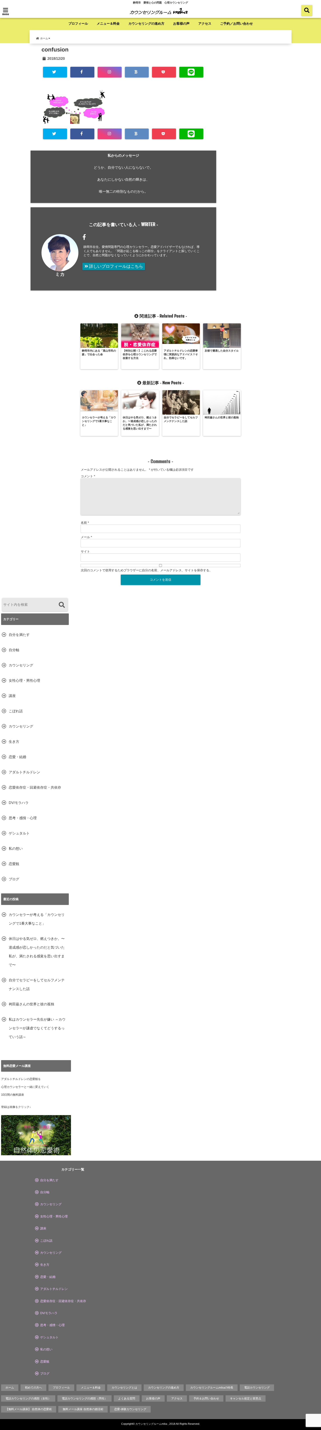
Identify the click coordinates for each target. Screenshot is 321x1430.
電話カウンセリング (257, 1387)
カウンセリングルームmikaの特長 (211, 1387)
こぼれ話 (16, 711)
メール (86, 537)
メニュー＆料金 (108, 23)
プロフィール (78, 23)
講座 (12, 696)
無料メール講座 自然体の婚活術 (83, 1409)
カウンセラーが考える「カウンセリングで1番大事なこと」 (37, 919)
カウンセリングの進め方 (146, 23)
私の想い (16, 848)
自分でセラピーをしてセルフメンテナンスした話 (37, 984)
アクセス (204, 23)
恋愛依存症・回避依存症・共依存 (35, 787)
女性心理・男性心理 (24, 680)
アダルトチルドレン (24, 772)
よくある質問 (126, 1398)
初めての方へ (33, 1387)
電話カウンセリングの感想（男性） (84, 1398)
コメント (88, 476)
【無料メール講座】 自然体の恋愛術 (28, 1409)
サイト (85, 551)
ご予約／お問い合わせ (236, 23)
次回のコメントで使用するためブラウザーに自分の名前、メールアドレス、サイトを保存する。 (146, 570)
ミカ (60, 274)
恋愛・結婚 (17, 757)
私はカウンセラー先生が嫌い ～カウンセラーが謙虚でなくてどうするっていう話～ (37, 1028)
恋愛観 (14, 864)
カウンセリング (21, 665)
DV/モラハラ (19, 803)
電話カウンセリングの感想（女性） (28, 1398)
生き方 (14, 741)
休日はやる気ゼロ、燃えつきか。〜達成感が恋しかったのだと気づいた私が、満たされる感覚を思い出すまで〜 (37, 952)
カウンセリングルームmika (151, 1423)
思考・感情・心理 (23, 818)
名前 (85, 522)
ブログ (14, 879)
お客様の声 (181, 23)
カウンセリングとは (124, 1387)
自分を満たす (19, 635)
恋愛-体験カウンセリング (130, 1409)
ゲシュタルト (19, 833)
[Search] (62, 605)
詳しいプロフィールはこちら (115, 266)
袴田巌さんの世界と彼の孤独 (31, 1004)
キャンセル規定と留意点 (245, 1398)
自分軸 (14, 650)
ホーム (9, 1387)
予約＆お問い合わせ (206, 1398)
